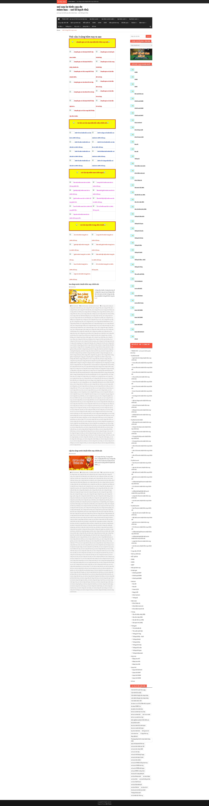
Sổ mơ (94, 26)
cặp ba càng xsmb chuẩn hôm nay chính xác (85, 451)
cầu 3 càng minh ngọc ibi (105, 325)
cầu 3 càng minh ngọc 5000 (78, 325)
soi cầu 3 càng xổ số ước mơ (98, 411)
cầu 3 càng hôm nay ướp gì (103, 486)
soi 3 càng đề (92, 376)
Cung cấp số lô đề (63, 23)
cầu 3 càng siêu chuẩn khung (102, 496)
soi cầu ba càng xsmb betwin (107, 442)
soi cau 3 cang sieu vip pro (93, 407)
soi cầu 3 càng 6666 (82, 382)
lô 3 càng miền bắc (76, 364)
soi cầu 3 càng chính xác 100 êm (79, 384)
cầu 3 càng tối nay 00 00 (81, 335)
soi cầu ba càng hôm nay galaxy (104, 421)
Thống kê (68, 26)
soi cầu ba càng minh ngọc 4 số (101, 431)
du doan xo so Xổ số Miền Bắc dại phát (140, 703)
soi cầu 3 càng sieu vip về (106, 407)
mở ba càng (91, 368)
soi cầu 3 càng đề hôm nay (92, 392)
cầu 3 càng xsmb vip (98, 509)
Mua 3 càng (82, 370)
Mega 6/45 (135, 592)
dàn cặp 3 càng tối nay (87, 513)
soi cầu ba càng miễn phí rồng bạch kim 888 (87, 429)
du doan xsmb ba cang (102, 517)
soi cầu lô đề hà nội (136, 782)
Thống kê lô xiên (139, 230)
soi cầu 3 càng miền (77, 399)
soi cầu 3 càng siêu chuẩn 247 (84, 550)
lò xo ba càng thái (83, 368)
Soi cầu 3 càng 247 (92, 537)
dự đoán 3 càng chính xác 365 (90, 345)
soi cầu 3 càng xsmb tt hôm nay (95, 417)
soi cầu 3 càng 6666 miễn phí (94, 382)
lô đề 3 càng (104, 366)
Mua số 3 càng (89, 370)
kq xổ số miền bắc (135, 731)
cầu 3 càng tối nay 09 (93, 335)
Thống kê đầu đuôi (139, 216)
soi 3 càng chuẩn (84, 376)
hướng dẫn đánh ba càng (76, 358)
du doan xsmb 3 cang (91, 517)
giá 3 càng (80, 356)
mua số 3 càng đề (97, 370)
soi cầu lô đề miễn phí (136, 784)
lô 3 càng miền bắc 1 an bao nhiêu (90, 364)
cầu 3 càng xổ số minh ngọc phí (104, 341)
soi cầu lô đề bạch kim (144, 779)
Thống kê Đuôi (138, 252)
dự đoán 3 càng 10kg (77, 345)
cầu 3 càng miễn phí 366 (85, 323)
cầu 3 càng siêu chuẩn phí (83, 331)
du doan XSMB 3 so (136, 706)
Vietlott (133, 23)
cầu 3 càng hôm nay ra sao (94, 319)
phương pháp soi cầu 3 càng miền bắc (99, 374)
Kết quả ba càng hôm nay (92, 360)
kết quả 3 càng (103, 358)
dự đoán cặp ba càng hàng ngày (82, 535)
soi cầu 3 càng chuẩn (102, 390)
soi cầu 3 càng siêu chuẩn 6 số (90, 403)
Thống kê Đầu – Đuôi (140, 259)
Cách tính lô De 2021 (136, 692)
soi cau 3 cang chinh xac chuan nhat (102, 388)
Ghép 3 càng (110, 354)
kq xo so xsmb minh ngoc (137, 728)
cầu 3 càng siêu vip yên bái (102, 500)
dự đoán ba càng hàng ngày (82, 531)
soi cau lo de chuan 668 (137, 749)
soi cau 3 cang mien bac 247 (101, 399)
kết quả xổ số (145, 731)
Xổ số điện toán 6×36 (138, 609)
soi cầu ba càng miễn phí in (76, 427)
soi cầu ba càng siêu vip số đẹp (94, 441)
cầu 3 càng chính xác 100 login (89, 311)
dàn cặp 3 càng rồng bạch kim (91, 511)
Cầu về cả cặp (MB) (139, 202)
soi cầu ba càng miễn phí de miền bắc (88, 425)
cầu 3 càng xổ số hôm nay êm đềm (101, 339)
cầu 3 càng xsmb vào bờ (99, 343)
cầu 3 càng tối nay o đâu (101, 503)
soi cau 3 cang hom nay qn (91, 396)
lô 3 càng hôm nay (97, 362)
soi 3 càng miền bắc (86, 378)
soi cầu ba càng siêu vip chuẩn (79, 441)
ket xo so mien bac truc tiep (138, 711)
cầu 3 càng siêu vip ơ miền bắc (98, 333)
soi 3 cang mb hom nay (75, 378)
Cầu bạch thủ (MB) (139, 187)
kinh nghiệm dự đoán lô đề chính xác (140, 720)
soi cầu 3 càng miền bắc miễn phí (104, 401)
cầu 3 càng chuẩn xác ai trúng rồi (89, 313)
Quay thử (85, 26)
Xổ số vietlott (138, 122)
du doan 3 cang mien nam (91, 515)
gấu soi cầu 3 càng (102, 354)
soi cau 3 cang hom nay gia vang (104, 394)
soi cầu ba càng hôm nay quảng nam (96, 423)
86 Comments (75, 306)
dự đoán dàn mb (107, 535)
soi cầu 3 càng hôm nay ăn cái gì (88, 394)
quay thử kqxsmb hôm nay (137, 743)
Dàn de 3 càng (96, 513)
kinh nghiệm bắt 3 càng (103, 360)
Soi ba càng (90, 380)
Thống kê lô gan (139, 223)
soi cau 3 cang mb (96, 398)
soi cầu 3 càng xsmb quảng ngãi (99, 413)
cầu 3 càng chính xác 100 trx (103, 311)
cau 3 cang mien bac (89, 321)
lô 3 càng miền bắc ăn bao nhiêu (106, 364)
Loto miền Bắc (138, 288)
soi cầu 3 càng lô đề (87, 398)
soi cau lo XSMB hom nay (137, 765)
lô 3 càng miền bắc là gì (89, 366)
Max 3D (136, 144)
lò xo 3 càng (75, 368)
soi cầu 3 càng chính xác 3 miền (101, 386)
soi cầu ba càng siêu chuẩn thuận (90, 439)
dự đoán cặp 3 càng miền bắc (79, 533)
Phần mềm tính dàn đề (75, 372)
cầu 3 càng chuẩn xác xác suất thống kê (81, 317)
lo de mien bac (134, 733)
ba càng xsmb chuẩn (106, 306)
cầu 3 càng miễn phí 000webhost (102, 321)
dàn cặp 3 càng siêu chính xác (106, 511)
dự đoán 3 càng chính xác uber (98, 347)
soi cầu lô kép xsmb (136, 776)
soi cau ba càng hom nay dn (89, 421)
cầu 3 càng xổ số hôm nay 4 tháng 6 (83, 339)
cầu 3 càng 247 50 (96, 308)
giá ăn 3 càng (94, 356)
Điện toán (142, 23)
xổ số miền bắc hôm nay (137, 795)
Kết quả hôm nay (114, 23)
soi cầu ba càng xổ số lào (80, 442)
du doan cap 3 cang (80, 517)
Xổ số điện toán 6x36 (140, 166)
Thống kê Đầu (138, 245)
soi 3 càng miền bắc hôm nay (99, 378)
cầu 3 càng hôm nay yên (77, 321)
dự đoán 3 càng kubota (82, 349)
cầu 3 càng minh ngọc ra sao (90, 327)
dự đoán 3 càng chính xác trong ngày (81, 347)
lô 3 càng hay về (89, 362)
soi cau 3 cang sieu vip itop (79, 407)
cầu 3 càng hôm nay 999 (97, 317)
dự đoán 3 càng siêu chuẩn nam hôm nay (90, 351)
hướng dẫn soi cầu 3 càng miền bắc (91, 358)
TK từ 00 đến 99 (138, 281)
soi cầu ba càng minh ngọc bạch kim (92, 433)
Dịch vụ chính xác (76, 23)
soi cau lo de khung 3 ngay (137, 754)
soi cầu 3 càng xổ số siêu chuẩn (82, 411)
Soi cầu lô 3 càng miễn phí (137, 773)
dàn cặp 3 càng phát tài (77, 511)
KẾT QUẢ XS (86, 23)
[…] (96, 298)
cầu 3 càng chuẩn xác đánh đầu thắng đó (80, 315)
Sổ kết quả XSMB (139, 101)
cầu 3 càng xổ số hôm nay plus (88, 341)
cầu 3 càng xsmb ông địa (87, 343)
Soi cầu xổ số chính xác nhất (138, 790)
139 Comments (75, 472)
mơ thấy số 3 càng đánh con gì (101, 368)
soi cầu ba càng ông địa (76, 584)
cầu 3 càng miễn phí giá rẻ (97, 323)
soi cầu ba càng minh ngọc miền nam (101, 435)
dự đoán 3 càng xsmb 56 (107, 351)
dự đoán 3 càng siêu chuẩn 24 (96, 349)
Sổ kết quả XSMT (139, 115)
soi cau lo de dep (135, 752)
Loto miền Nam (139, 295)
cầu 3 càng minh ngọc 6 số (92, 325)
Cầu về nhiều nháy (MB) (140, 209)
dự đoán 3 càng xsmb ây (76, 353)
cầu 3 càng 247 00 (87, 308)
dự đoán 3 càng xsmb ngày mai (102, 353)
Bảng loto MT (136, 658)
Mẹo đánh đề (134, 736)
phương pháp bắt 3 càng (87, 372)
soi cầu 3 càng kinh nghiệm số (105, 396)
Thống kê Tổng (139, 266)
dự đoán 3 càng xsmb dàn (88, 353)
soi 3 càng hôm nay (100, 376)
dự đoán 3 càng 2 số (88, 519)
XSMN (99, 23)
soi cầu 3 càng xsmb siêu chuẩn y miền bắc (82, 564)
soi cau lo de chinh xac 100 (137, 746)
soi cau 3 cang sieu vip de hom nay (91, 405)
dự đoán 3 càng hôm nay (95, 523)
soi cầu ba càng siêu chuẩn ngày (101, 437)
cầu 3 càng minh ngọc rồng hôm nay (95, 494)
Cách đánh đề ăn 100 (136, 701)
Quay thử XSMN (139, 317)
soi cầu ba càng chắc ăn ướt (79, 568)
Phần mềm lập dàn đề (107, 370)
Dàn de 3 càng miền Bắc (106, 513)
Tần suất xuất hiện (139, 274)
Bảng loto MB (136, 664)
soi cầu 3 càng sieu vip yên (76, 409)
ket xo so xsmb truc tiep (137, 717)
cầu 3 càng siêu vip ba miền (84, 333)
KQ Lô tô (76, 26)
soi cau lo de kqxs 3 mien (137, 757)
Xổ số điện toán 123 (140, 173)
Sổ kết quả (124, 23)
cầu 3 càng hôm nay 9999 (106, 484)
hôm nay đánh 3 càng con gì (104, 356)
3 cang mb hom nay (106, 472)
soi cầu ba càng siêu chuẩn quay (78, 586)
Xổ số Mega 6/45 (139, 130)
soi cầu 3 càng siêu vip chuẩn (84, 552)
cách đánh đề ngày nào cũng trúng (139, 698)
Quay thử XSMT (139, 324)
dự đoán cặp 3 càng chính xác (97, 531)
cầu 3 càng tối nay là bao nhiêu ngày (82, 337)
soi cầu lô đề (134, 779)
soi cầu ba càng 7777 (81, 419)
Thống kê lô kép (139, 238)
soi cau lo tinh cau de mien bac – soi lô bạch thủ (72, 8)
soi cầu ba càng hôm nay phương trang (83, 570)
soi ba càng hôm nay (98, 380)
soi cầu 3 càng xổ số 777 (76, 558)
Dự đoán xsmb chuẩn (108, 19)
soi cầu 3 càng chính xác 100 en (95, 384)
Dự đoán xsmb (94, 19)
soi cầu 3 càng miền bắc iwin (89, 401)
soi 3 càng (77, 376)
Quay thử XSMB (139, 310)
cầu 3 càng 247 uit (96, 310)
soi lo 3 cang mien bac (75, 444)
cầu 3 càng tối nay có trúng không (98, 501)
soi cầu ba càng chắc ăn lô (104, 419)
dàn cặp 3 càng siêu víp (75, 513)
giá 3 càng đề (87, 356)
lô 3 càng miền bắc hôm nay (76, 366)
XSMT (105, 23)
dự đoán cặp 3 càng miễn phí (94, 533)
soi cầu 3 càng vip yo (101, 409)
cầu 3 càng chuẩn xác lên (96, 315)
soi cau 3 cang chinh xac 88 (87, 388)
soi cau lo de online (136, 760)
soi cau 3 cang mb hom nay (87, 548)
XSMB (94, 23)
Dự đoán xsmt (121, 19)
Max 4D (136, 151)
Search (148, 36)
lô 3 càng (82, 362)
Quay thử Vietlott (139, 331)
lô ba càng (98, 366)
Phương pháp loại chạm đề (83, 374)
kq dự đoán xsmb (135, 722)
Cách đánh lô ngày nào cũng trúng (139, 695)
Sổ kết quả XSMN (139, 108)
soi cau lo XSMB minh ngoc (138, 768)
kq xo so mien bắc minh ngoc (138, 725)
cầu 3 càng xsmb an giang (105, 507)
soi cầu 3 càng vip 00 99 (89, 409)
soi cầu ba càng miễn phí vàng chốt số (84, 431)
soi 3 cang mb (109, 376)
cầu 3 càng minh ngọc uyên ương (80, 329)
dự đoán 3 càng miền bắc (76, 525)
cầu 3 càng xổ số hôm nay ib (105, 505)
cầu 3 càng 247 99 (106, 308)
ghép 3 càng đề (74, 356)
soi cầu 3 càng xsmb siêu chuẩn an (102, 415)
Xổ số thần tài (138, 180)
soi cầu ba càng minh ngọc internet (83, 435)
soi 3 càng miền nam (82, 380)
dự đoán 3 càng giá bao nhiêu (82, 523)
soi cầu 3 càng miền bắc (88, 399)
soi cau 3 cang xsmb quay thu (86, 415)
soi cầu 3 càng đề (81, 392)
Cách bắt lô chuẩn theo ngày (138, 690)
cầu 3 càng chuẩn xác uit (105, 482)
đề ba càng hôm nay (92, 354)
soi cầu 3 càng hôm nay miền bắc (90, 546)
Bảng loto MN (136, 661)
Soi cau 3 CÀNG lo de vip (76, 398)
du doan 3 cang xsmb (103, 515)
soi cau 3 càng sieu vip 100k (105, 403)
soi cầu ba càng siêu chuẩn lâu (85, 437)
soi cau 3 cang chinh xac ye (89, 390)
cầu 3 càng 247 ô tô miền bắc (84, 310)
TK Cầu (60, 26)
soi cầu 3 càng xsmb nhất (85, 413)
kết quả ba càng (81, 360)
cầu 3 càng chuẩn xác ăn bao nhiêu (105, 313)
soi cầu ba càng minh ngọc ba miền (78, 580)
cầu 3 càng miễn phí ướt (95, 490)
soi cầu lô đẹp (146, 776)
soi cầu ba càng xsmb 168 (93, 442)
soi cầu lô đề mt (135, 787)
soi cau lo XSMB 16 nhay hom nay (139, 762)
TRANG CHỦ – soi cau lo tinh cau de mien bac (74, 19)
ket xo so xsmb (146, 714)
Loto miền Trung (139, 303)
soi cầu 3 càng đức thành (105, 392)
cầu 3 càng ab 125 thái (106, 310)
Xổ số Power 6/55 (139, 137)
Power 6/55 (135, 589)
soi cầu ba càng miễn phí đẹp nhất (105, 425)
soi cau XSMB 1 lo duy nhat (138, 771)
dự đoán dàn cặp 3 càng (97, 535)
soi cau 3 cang (107, 380)
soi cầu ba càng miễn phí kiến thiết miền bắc (94, 427)
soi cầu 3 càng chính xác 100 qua (85, 386)
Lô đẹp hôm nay (144, 733)
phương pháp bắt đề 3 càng (100, 372)
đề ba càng (84, 354)
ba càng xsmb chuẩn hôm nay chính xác (84, 284)
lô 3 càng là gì (106, 362)
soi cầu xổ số (144, 787)
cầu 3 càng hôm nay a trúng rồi (80, 319)
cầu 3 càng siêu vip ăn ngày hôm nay (100, 498)
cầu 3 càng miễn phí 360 (101, 488)
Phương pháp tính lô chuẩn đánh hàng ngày (140, 740)
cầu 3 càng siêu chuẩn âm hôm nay (97, 329)
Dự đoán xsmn (133, 19)
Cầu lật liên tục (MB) (140, 194)
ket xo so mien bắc (136, 714)
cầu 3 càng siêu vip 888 (95, 331)
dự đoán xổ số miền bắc (137, 709)
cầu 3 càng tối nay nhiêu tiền (98, 337)
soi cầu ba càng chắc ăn (92, 419)
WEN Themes (108, 804)
